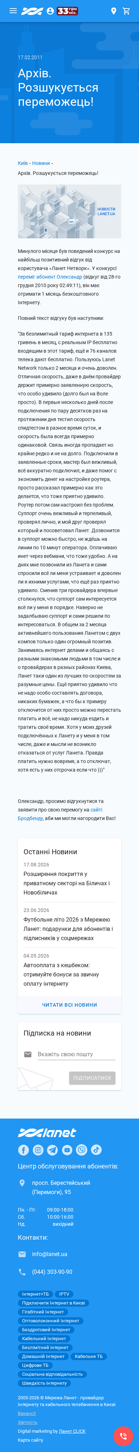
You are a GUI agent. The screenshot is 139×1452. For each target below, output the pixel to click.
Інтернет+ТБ (35, 1294)
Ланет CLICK (72, 1431)
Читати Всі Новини (69, 1005)
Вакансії (27, 1413)
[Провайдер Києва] (32, 11)
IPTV (64, 1294)
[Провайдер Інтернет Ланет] (55, 1133)
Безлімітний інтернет (45, 1347)
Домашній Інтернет (43, 1356)
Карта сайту (30, 1440)
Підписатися (92, 1078)
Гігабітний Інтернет (43, 1311)
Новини (41, 163)
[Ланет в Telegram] (52, 1150)
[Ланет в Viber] (81, 1150)
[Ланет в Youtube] (67, 1150)
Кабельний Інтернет (44, 1338)
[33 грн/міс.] (67, 11)
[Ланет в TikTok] (96, 1150)
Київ (23, 163)
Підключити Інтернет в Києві (53, 1303)
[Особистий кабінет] (50, 11)
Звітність (27, 1422)
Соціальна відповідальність (52, 1374)
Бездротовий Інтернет (46, 1329)
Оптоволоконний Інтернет (50, 1320)
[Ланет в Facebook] (23, 1150)
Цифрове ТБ (35, 1365)
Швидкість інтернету (44, 1383)
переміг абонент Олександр (50, 277)
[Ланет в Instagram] (38, 1150)
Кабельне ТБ (89, 1356)
